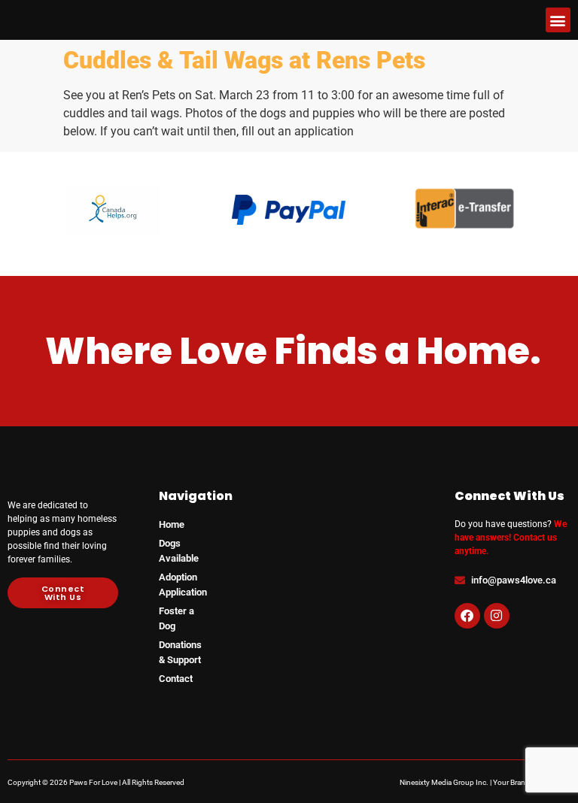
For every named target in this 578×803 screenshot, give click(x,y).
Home (171, 524)
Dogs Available (179, 551)
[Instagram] (497, 616)
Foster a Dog (176, 618)
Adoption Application (183, 584)
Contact (176, 678)
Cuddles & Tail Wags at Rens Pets (244, 60)
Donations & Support (180, 652)
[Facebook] (467, 616)
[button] (558, 20)
